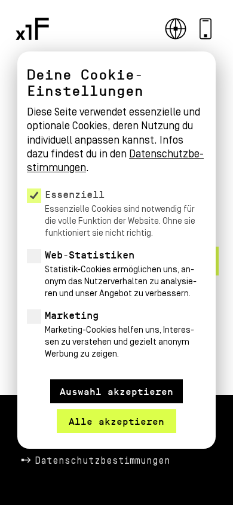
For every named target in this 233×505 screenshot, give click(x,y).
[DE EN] (176, 29)
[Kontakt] (205, 29)
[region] (116, 217)
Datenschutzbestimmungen (102, 460)
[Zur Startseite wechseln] (32, 29)
